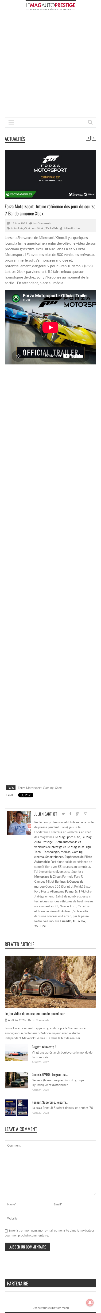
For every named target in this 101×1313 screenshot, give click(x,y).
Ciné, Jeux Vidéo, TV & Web (41, 228)
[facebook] (70, 814)
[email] (85, 814)
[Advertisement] (50, 65)
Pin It (9, 795)
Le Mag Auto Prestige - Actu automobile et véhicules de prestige (63, 842)
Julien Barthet (72, 228)
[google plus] (77, 814)
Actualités (15, 138)
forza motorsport (30, 788)
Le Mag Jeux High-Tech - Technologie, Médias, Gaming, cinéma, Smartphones (63, 852)
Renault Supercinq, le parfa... (50, 1102)
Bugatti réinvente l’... (45, 1046)
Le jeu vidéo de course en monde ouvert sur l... (37, 1013)
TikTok (80, 921)
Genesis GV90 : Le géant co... (50, 1074)
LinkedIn (65, 921)
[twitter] (63, 814)
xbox (58, 788)
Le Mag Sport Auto (67, 837)
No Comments (42, 223)
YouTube (40, 926)
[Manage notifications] (90, 1302)
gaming (48, 788)
